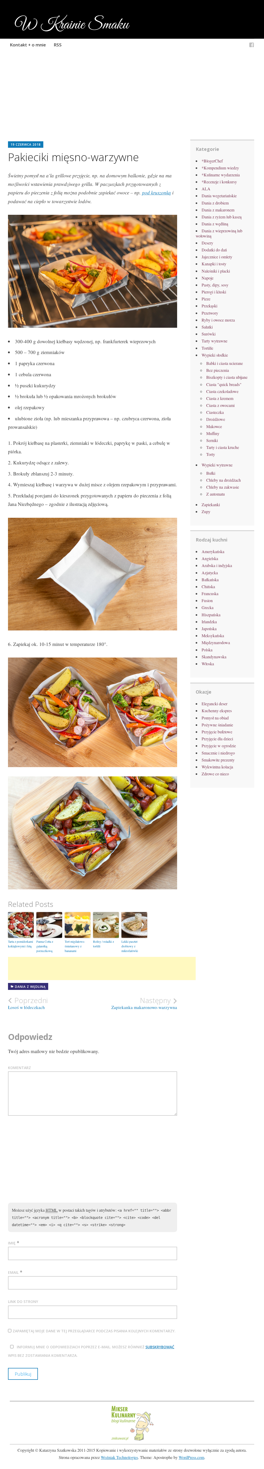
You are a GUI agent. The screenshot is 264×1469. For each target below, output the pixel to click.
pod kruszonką (156, 192)
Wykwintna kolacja (217, 766)
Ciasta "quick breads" (224, 384)
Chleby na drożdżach (223, 480)
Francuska (210, 593)
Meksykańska (213, 635)
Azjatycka (210, 572)
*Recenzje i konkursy (219, 181)
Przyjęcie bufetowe (217, 731)
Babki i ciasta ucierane (224, 363)
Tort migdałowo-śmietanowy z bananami (75, 946)
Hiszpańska (211, 614)
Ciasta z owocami (220, 405)
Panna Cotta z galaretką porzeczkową (44, 946)
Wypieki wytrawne (217, 464)
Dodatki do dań (214, 249)
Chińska (208, 586)
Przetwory (210, 313)
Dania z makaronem (218, 209)
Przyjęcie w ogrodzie (219, 745)
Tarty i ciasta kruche (222, 447)
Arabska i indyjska (217, 565)
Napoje (207, 278)
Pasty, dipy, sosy (215, 285)
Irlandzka (209, 621)
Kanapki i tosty (214, 263)
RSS (58, 45)
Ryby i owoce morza (218, 320)
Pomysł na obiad (215, 717)
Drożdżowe (215, 419)
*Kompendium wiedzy (220, 167)
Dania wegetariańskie (219, 195)
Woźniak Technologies (119, 1457)
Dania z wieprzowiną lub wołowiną (219, 233)
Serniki (212, 440)
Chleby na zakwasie (222, 487)
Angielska (210, 558)
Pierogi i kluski (214, 291)
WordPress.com (191, 1457)
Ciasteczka (215, 412)
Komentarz (19, 1067)
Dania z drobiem (215, 203)
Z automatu (215, 494)
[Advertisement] (132, 102)
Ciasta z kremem (219, 398)
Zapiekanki (211, 504)
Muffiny (212, 433)
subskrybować (159, 1346)
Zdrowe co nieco (215, 773)
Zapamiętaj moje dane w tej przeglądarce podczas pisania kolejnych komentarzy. (94, 1330)
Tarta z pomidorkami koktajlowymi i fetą (20, 943)
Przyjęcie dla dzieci (217, 738)
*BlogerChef (212, 160)
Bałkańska (210, 579)
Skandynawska (214, 656)
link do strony (23, 1301)
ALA (206, 188)
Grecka (207, 607)
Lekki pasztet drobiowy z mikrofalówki (129, 946)
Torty (210, 454)
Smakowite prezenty (218, 759)
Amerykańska (213, 551)
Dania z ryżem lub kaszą (222, 216)
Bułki (210, 473)
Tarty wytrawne (214, 340)
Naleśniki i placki (216, 271)
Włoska (208, 663)
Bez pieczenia (217, 370)
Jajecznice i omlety (217, 256)
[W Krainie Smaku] (251, 45)
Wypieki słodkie (215, 355)
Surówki (209, 334)
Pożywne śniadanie (217, 724)
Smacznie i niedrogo (218, 753)
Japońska (209, 628)
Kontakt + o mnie (28, 45)
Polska (207, 649)
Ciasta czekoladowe (222, 391)
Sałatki (207, 327)
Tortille (207, 348)
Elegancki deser (214, 703)
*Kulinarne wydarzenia (221, 174)
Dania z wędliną (30, 986)
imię (11, 1243)
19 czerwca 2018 (26, 144)
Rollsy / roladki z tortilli (103, 943)
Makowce (214, 426)
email (13, 1272)
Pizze (206, 298)
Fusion (207, 600)
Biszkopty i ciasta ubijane (227, 377)
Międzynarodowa (216, 642)
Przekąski (209, 305)
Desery (207, 242)
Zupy (206, 511)
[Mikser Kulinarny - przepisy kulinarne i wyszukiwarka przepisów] (132, 1440)
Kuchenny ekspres (217, 710)
